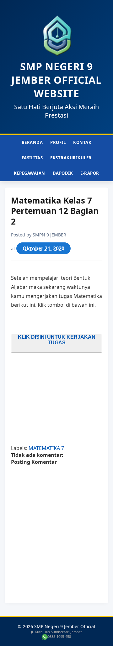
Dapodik (63, 173)
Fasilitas (32, 158)
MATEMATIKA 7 (46, 448)
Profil (58, 142)
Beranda (32, 142)
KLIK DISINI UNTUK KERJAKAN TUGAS (56, 339)
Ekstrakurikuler (71, 158)
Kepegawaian (29, 173)
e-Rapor (89, 173)
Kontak (82, 142)
